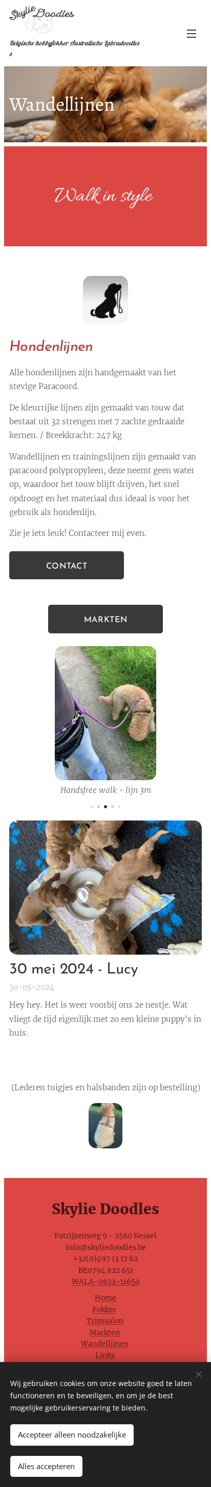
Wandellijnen (105, 1343)
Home (105, 1297)
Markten (105, 1332)
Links (105, 1355)
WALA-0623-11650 (106, 1281)
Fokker (104, 1309)
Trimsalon (105, 1320)
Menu (191, 33)
